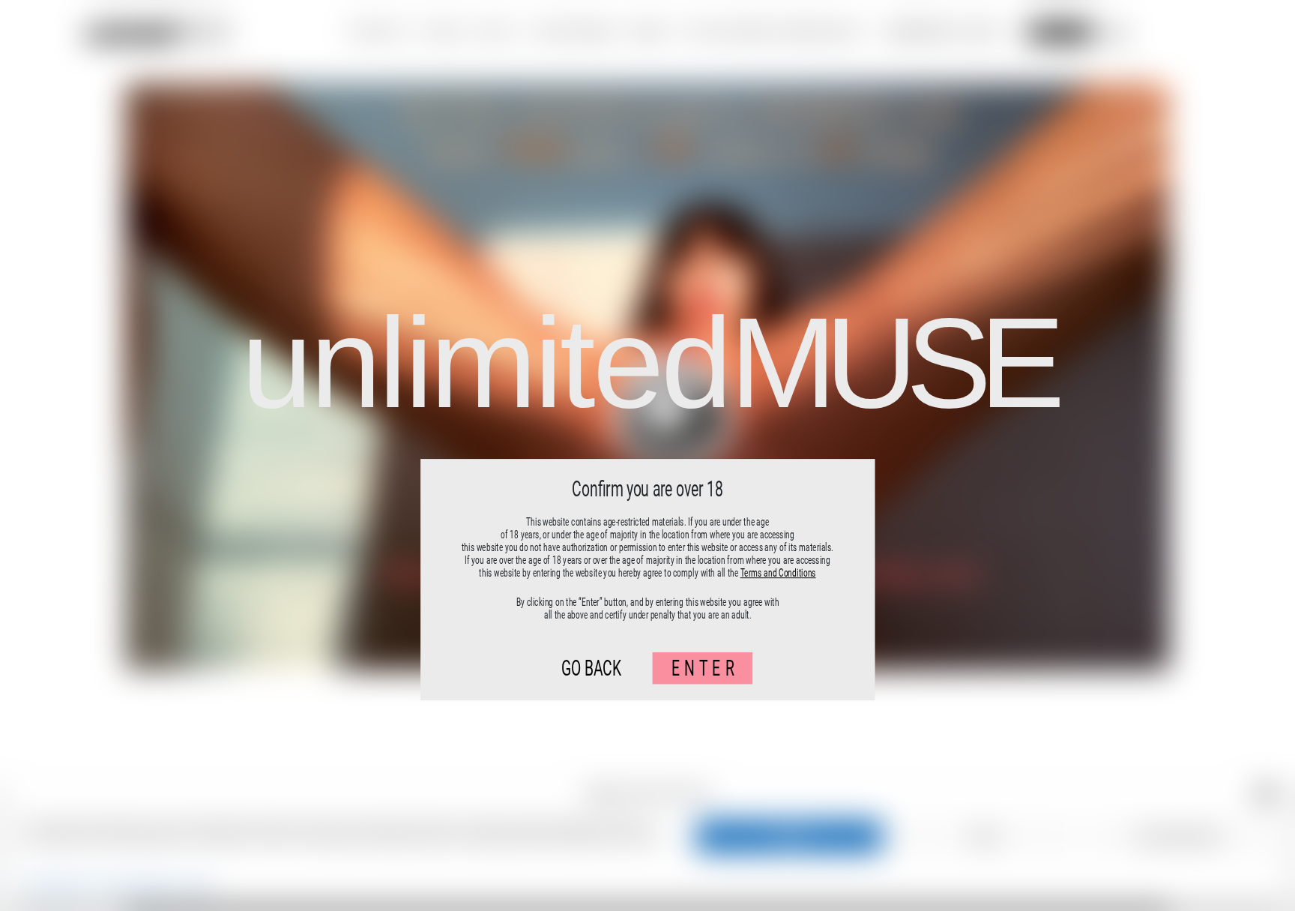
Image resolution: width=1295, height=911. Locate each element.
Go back (591, 668)
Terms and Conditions (778, 573)
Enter (705, 668)
